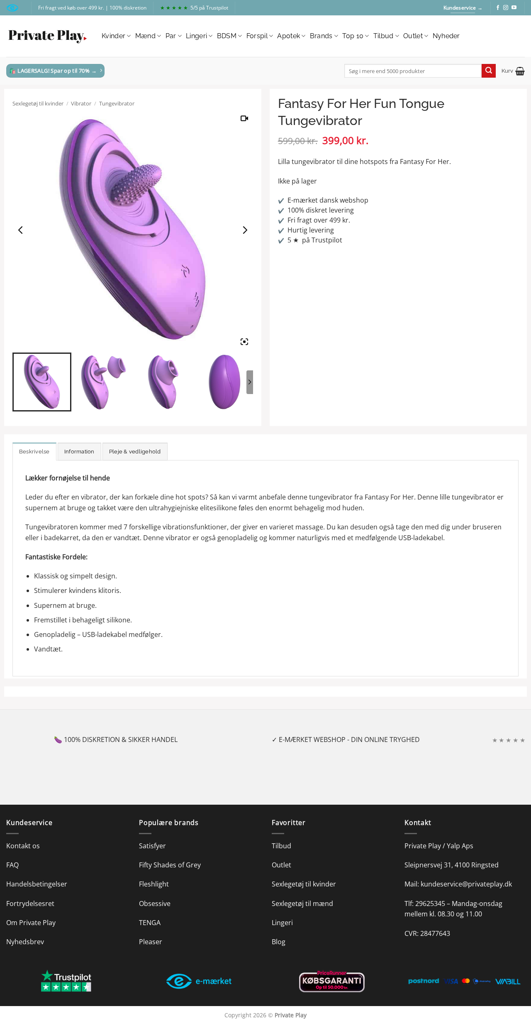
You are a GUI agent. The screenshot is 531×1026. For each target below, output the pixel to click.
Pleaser (150, 941)
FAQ (12, 864)
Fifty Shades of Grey (170, 864)
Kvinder (113, 36)
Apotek (288, 36)
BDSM (226, 36)
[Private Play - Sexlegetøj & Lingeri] (47, 36)
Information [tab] (79, 451)
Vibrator (81, 103)
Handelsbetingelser (36, 884)
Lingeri (196, 36)
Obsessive (155, 903)
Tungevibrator (116, 103)
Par (171, 36)
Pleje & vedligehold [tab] (135, 451)
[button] (513, 71)
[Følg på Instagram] (505, 8)
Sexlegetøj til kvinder (37, 103)
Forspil (257, 36)
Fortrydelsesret (30, 903)
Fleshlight (154, 884)
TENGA (150, 922)
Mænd (145, 36)
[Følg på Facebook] (497, 8)
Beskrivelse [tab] (34, 451)
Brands (321, 36)
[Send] (489, 71)
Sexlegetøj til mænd (302, 903)
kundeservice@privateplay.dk (466, 884)
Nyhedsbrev (25, 941)
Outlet (413, 36)
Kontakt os (23, 845)
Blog (278, 941)
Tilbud (383, 36)
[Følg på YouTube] (514, 8)
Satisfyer (152, 845)
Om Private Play (31, 922)
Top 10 (352, 36)
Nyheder (446, 36)
